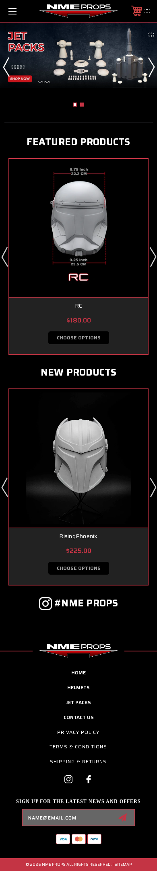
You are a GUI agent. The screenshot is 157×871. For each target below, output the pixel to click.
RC (79, 305)
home (78, 672)
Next (151, 67)
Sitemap (123, 864)
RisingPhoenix (78, 536)
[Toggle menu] (22, 11)
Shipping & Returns (78, 761)
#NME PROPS (86, 603)
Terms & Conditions (78, 746)
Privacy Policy (78, 732)
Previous (6, 67)
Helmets (78, 687)
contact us (79, 717)
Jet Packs (78, 702)
